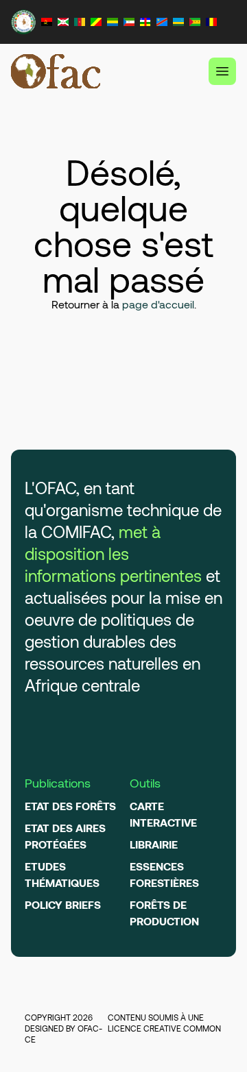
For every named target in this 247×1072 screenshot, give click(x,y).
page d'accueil (158, 303)
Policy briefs (63, 904)
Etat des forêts (70, 805)
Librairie (154, 844)
